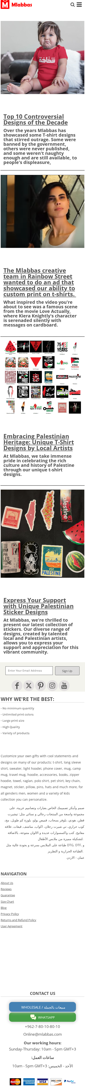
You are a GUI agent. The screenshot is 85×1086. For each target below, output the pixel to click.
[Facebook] (17, 685)
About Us (7, 883)
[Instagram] (52, 685)
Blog (4, 908)
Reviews (6, 889)
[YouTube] (64, 685)
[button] (42, 57)
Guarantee (8, 895)
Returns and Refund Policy (18, 920)
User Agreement (11, 926)
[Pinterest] (40, 685)
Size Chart (7, 901)
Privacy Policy (10, 914)
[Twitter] (28, 685)
